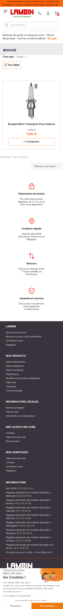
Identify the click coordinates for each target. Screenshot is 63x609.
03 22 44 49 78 (23, 503)
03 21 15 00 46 (23, 511)
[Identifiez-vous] (48, 13)
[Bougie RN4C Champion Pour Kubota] (31, 98)
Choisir (19, 56)
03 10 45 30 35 (20, 548)
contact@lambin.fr (43, 552)
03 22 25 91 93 (24, 496)
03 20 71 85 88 (23, 540)
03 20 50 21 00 (25, 488)
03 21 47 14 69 (23, 518)
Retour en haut (47, 166)
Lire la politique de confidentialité (17, 596)
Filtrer (13, 65)
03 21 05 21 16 (27, 525)
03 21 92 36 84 (24, 533)
